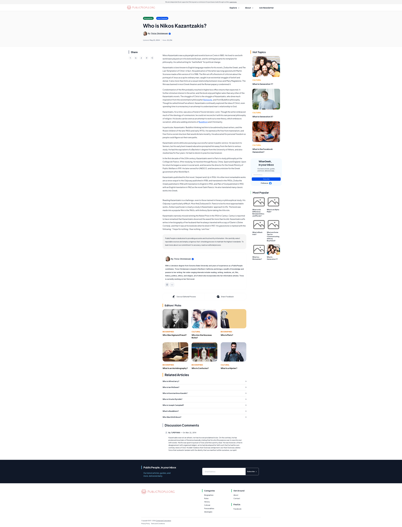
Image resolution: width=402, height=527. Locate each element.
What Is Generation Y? (262, 84)
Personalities (209, 508)
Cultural (196, 332)
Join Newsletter (266, 7)
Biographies (168, 332)
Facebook (237, 509)
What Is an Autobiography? (175, 368)
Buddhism (203, 122)
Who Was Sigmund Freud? (175, 335)
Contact (236, 498)
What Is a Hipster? (229, 368)
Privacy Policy (145, 523)
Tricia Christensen (159, 33)
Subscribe (266, 179)
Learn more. (233, 2)
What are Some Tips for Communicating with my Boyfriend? (273, 236)
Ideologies (208, 512)
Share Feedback (227, 296)
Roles (206, 498)
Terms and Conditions (158, 523)
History (207, 502)
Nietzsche (207, 99)
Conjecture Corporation (163, 520)
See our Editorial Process (186, 296)
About (235, 495)
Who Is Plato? (227, 335)
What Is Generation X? (262, 116)
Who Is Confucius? (200, 368)
